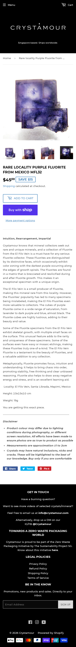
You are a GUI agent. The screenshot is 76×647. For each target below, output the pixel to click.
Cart (70, 4)
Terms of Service (38, 577)
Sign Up (66, 604)
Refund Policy (38, 568)
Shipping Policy (38, 573)
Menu (11, 4)
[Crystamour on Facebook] (30, 622)
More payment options (20, 220)
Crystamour (26, 632)
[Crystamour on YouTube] (44, 622)
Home (7, 58)
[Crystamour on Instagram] (37, 622)
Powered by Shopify (51, 632)
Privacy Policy (38, 563)
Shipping (9, 186)
